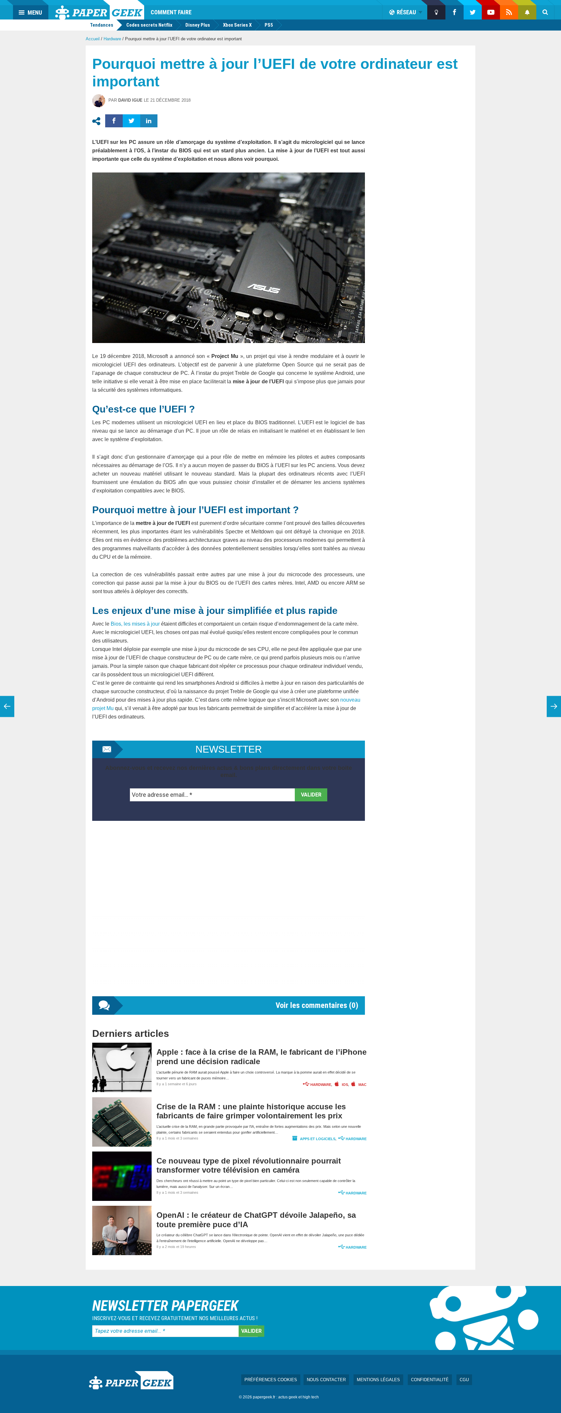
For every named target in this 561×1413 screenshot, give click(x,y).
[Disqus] (228, 915)
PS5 (269, 25)
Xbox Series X (237, 25)
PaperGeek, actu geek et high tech (99, 9)
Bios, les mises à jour (135, 624)
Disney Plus (197, 25)
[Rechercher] (545, 12)
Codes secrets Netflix (149, 25)
